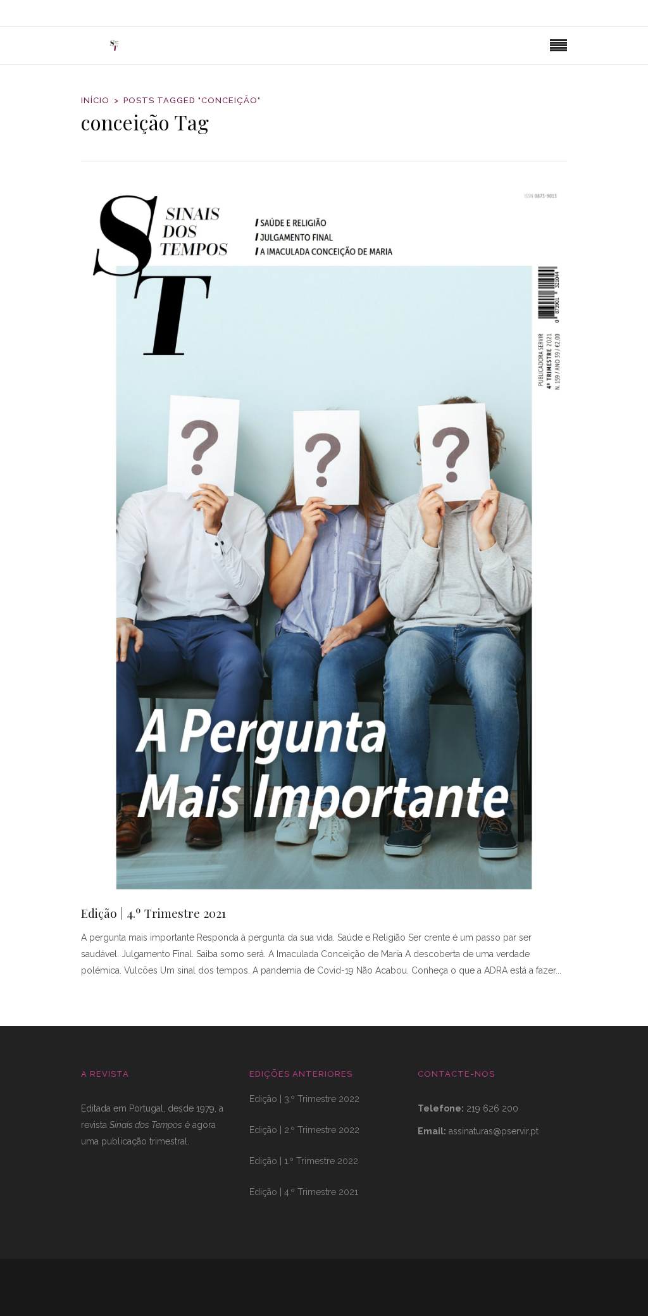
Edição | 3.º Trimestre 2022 (304, 1099)
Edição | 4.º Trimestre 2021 (153, 913)
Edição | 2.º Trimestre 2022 (304, 1130)
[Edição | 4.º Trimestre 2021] (324, 537)
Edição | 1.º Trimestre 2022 (303, 1161)
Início (95, 100)
